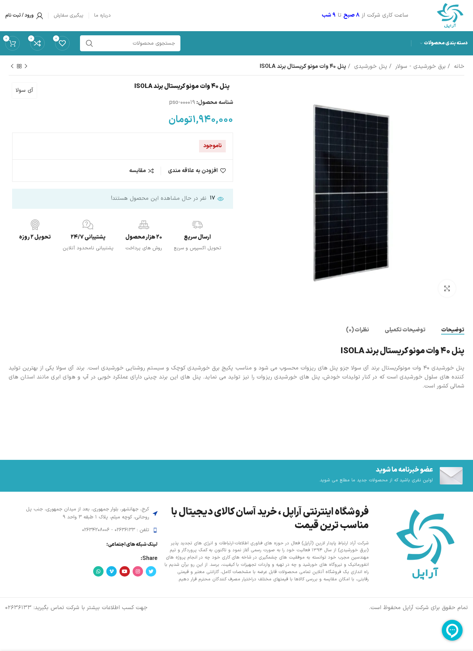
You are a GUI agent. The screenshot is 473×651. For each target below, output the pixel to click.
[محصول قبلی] (26, 66)
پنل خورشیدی (369, 66)
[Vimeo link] (111, 571)
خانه (458, 66)
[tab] (452, 330)
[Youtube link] (124, 571)
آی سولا (24, 90)
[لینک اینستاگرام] (138, 571)
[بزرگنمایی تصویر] (447, 288)
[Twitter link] (151, 571)
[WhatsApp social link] (98, 571)
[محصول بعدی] (12, 66)
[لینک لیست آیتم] (84, 530)
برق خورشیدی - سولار (419, 66)
